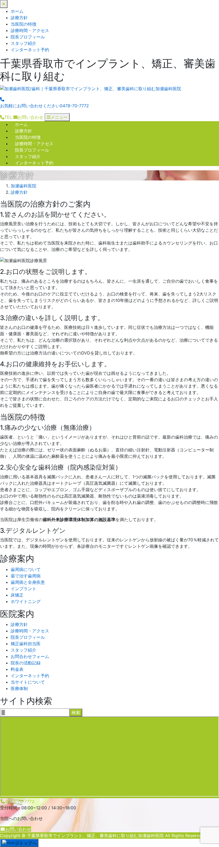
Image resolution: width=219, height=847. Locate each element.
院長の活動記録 (26, 662)
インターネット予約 (30, 49)
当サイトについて (28, 682)
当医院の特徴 (23, 24)
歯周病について (26, 569)
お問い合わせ (18, 829)
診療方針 (19, 17)
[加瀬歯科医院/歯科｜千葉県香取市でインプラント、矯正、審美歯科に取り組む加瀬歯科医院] (90, 88)
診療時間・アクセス (30, 30)
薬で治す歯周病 (26, 575)
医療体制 (19, 688)
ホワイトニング (26, 601)
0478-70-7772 (19, 801)
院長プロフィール (28, 37)
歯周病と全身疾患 (28, 582)
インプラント (23, 588)
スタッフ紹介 (23, 43)
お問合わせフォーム (30, 656)
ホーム (17, 11)
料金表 (17, 669)
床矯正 (17, 595)
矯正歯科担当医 (26, 643)
